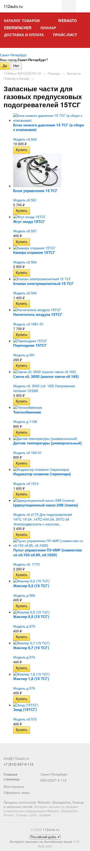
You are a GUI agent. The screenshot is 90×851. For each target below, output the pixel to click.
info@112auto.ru (16, 758)
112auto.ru (51, 829)
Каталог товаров (22, 20)
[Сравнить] (33, 149)
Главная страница (11, 776)
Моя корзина (14, 786)
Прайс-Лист (65, 34)
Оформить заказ (17, 792)
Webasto (67, 20)
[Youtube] (30, 752)
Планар (48, 27)
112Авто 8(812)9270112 (22, 73)
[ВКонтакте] (22, 752)
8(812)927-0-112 (53, 780)
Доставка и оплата (24, 34)
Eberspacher (17, 27)
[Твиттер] (14, 752)
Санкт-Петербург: (54, 774)
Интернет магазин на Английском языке (41, 841)
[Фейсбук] (6, 752)
